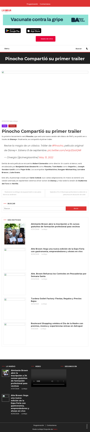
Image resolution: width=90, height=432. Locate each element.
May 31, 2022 (46, 157)
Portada (12, 126)
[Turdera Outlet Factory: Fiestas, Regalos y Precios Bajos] (15, 308)
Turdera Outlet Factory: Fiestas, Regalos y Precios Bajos (56, 299)
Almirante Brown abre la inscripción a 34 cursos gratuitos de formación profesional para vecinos (55, 225)
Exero (55, 429)
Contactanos (45, 4)
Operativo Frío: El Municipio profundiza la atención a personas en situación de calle (68, 193)
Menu (6, 48)
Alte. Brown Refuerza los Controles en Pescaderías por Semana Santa (58, 275)
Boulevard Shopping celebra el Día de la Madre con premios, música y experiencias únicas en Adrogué (57, 324)
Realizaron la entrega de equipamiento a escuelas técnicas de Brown (22, 193)
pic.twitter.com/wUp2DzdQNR (64, 150)
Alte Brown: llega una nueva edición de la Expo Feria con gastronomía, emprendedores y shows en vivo (57, 250)
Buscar (79, 48)
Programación (32, 4)
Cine (4, 126)
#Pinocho (57, 145)
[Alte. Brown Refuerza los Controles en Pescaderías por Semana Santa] (15, 283)
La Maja (15, 121)
